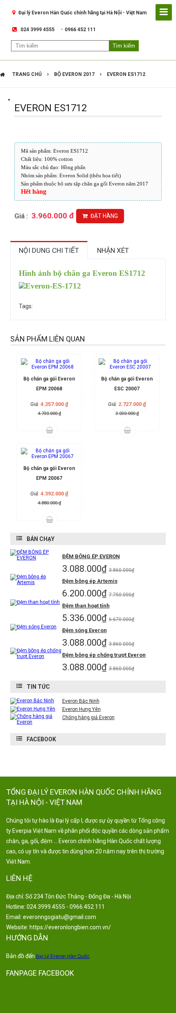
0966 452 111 (80, 29)
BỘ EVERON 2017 (74, 74)
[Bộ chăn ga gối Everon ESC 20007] (127, 364)
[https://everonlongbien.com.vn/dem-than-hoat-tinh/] (35, 602)
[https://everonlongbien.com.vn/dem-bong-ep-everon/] (36, 558)
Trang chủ (27, 74)
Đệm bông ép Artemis (89, 581)
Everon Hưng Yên (81, 709)
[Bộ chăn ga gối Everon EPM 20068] (49, 364)
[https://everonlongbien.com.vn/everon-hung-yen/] (32, 709)
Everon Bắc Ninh (80, 701)
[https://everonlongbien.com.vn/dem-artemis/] (36, 582)
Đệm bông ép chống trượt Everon (104, 655)
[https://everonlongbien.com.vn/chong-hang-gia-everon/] (36, 722)
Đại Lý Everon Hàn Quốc (63, 956)
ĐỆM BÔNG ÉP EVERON (91, 556)
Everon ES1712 (126, 74)
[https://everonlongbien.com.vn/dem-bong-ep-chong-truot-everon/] (36, 656)
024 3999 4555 (37, 29)
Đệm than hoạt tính (86, 606)
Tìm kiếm (124, 46)
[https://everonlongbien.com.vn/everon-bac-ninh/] (32, 701)
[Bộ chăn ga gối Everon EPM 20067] (49, 453)
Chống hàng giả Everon (88, 717)
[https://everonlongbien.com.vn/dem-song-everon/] (33, 627)
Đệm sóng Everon (84, 630)
